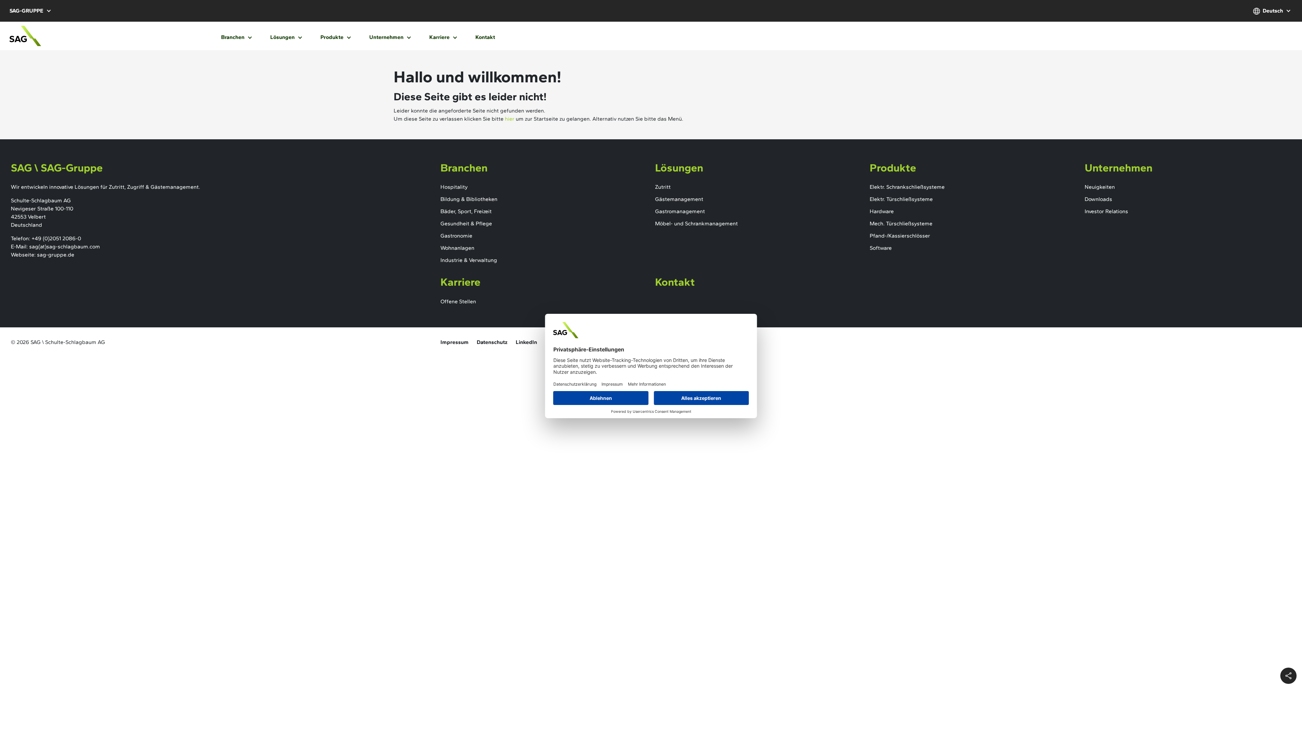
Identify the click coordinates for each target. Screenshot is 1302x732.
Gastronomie (456, 235)
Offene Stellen (458, 301)
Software (881, 248)
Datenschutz (492, 342)
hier (510, 119)
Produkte (332, 37)
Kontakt (485, 37)
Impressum (454, 342)
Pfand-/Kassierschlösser (900, 235)
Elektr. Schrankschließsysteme (907, 187)
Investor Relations (1106, 211)
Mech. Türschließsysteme (901, 223)
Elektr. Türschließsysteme (901, 199)
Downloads (1098, 199)
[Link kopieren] (1288, 676)
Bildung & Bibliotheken (468, 199)
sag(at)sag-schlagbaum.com (64, 246)
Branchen (233, 37)
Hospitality (454, 187)
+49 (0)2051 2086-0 (56, 238)
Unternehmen (387, 37)
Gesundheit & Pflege (466, 223)
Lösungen (283, 37)
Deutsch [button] (1272, 10)
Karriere (440, 37)
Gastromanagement (680, 211)
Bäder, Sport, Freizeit (466, 211)
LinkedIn (526, 342)
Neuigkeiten (1100, 187)
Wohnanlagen (457, 248)
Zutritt (663, 187)
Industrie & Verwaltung (468, 260)
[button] (29, 11)
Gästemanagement (679, 199)
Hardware (882, 211)
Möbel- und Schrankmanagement (696, 223)
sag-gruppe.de (55, 254)
